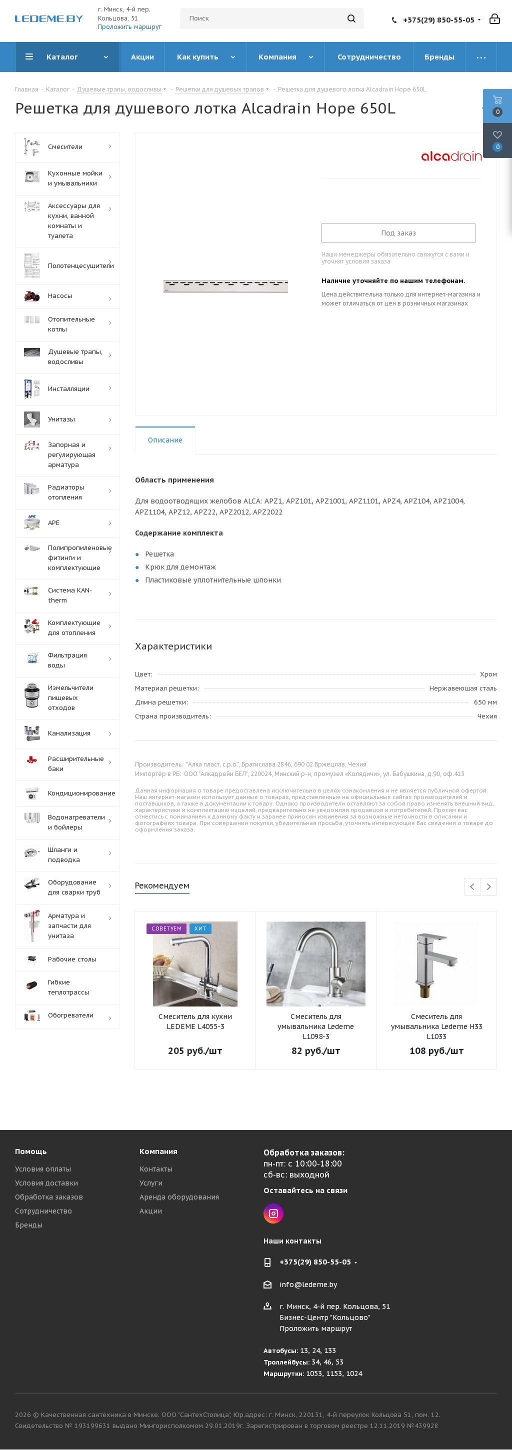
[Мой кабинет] (495, 18)
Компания (159, 1151)
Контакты (156, 1169)
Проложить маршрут (130, 26)
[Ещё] (481, 57)
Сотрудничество (43, 1211)
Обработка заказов (49, 1197)
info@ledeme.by (308, 1284)
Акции (151, 1211)
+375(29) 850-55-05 (438, 19)
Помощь (31, 1151)
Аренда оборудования (179, 1197)
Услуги (151, 1183)
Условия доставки (46, 1183)
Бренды (28, 1225)
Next (488, 887)
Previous (472, 887)
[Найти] (352, 18)
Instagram (274, 1214)
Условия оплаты (43, 1169)
